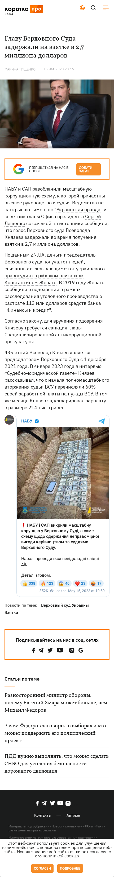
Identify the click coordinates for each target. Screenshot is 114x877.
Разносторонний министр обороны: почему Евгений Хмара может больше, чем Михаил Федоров (56, 703)
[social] (33, 650)
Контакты (42, 815)
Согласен (42, 868)
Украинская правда (78, 209)
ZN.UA (38, 255)
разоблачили (47, 189)
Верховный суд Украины (65, 605)
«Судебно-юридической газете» (41, 373)
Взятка (11, 612)
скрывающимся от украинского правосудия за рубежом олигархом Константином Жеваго (55, 275)
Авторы (73, 815)
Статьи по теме (22, 679)
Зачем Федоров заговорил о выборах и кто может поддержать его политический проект (55, 733)
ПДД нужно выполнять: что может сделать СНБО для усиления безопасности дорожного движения (57, 764)
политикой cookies (61, 856)
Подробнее (70, 868)
